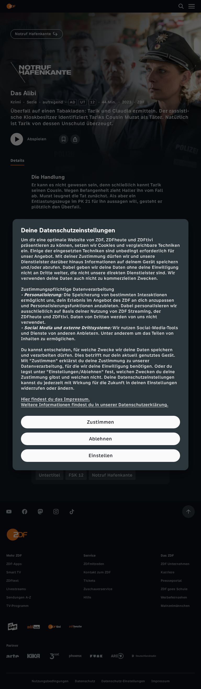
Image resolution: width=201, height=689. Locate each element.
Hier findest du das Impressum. (55, 399)
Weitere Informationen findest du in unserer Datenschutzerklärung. (94, 404)
